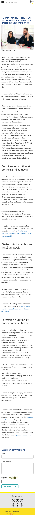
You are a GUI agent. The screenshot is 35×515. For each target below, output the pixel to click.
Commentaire (6, 461)
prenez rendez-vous (23, 435)
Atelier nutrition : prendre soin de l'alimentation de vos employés (17, 308)
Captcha (4, 478)
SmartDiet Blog (11, 2)
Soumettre (10, 486)
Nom (3, 453)
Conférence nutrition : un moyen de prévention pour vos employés (16, 233)
